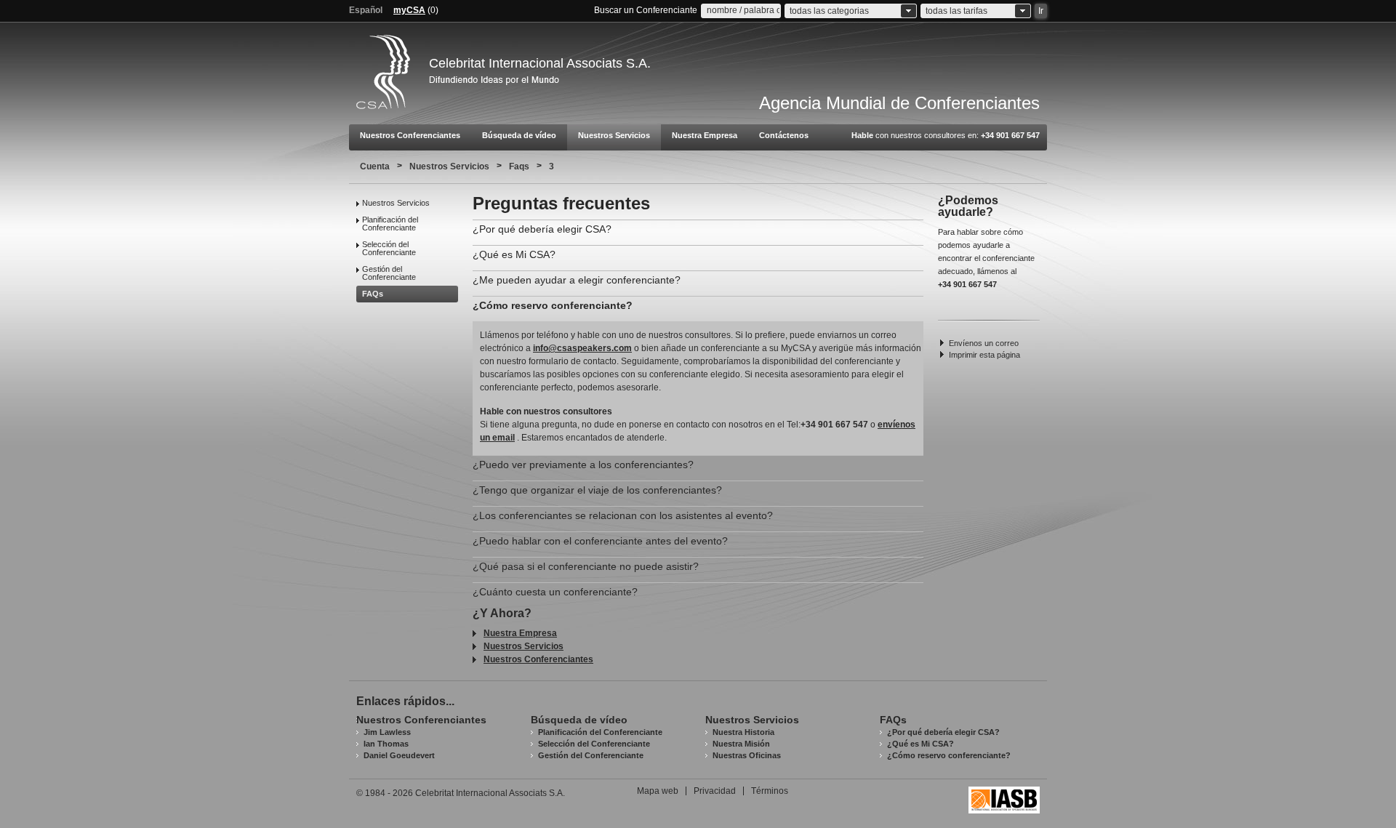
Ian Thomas (386, 743)
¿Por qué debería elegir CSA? (943, 732)
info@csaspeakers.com (582, 348)
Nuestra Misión (741, 743)
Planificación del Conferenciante (390, 223)
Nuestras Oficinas (747, 755)
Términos (769, 791)
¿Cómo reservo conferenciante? (949, 755)
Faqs (519, 166)
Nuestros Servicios (614, 135)
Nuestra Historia (743, 732)
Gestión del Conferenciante (389, 273)
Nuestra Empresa (704, 135)
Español (365, 10)
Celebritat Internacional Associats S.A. (540, 63)
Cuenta (375, 166)
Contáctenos (784, 135)
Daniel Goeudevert (399, 755)
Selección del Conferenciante (389, 248)
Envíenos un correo (984, 343)
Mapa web (657, 791)
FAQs (372, 293)
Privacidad (715, 791)
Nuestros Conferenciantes (410, 135)
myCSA (409, 10)
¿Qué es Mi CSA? (920, 743)
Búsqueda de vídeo (519, 135)
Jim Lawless (387, 732)
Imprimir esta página (984, 354)
